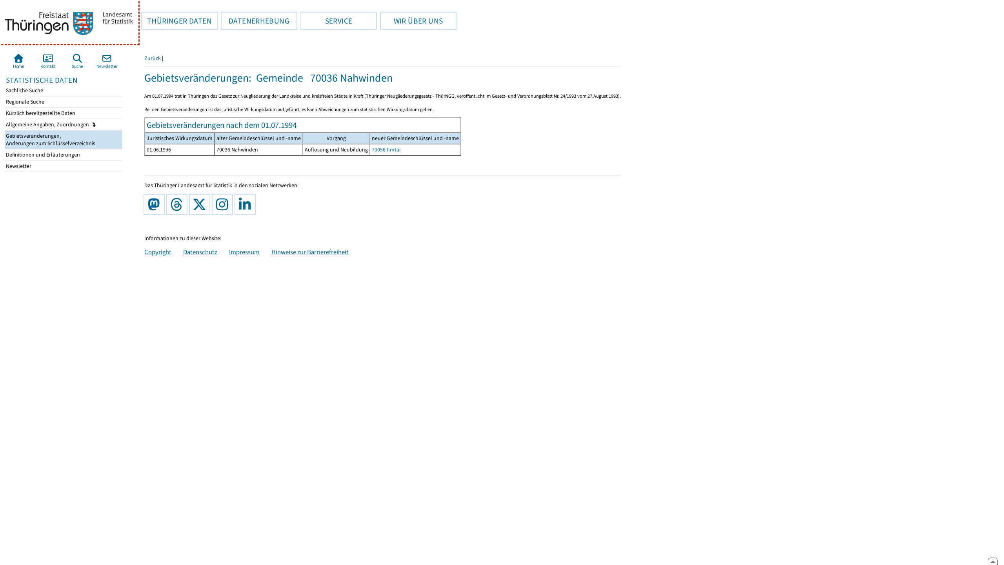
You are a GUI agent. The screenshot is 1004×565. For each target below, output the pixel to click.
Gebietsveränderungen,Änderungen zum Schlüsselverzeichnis (50, 139)
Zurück (152, 58)
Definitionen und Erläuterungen (42, 155)
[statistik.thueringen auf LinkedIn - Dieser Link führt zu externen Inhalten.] (246, 204)
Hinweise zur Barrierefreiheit (310, 252)
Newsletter (18, 166)
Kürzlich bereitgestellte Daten (40, 113)
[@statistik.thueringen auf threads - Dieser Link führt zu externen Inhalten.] (178, 204)
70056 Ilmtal (386, 149)
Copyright (157, 252)
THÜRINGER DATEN (176, 21)
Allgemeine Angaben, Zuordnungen (48, 124)
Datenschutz (200, 252)
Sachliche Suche (24, 90)
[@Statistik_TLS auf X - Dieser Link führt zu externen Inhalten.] (201, 204)
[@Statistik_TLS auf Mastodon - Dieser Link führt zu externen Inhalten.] (155, 204)
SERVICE (326, 21)
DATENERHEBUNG (255, 21)
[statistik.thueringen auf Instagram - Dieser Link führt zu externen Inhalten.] (224, 204)
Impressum (244, 252)
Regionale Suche (24, 102)
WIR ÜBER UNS (411, 21)
